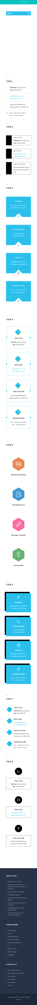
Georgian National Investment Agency (17, 899)
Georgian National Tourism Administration (16, 909)
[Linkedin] (13, 2)
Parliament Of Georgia (15, 881)
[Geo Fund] (18, 7)
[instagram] (11, 2)
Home (10, 25)
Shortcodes (16, 25)
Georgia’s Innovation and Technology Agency (16, 914)
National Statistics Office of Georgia (17, 904)
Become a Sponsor (18, 475)
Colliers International (14, 943)
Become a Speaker (18, 535)
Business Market (13, 936)
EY (8, 946)
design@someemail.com (18, 262)
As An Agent (12, 979)
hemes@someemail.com (18, 264)
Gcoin (9, 933)
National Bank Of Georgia (16, 892)
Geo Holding (12, 930)
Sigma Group (12, 949)
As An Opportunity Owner (16, 973)
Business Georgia (13, 939)
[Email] (9, 2)
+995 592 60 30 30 (23, 2)
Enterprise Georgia (14, 895)
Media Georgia (12, 952)
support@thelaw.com (21, 725)
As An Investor (12, 976)
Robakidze (11, 955)
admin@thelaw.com (20, 722)
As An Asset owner (14, 970)
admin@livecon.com (16, 98)
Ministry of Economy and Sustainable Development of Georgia (17, 887)
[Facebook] (15, 2)
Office (10, 985)
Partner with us (18, 505)
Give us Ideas (19, 565)
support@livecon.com (17, 96)
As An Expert (12, 982)
